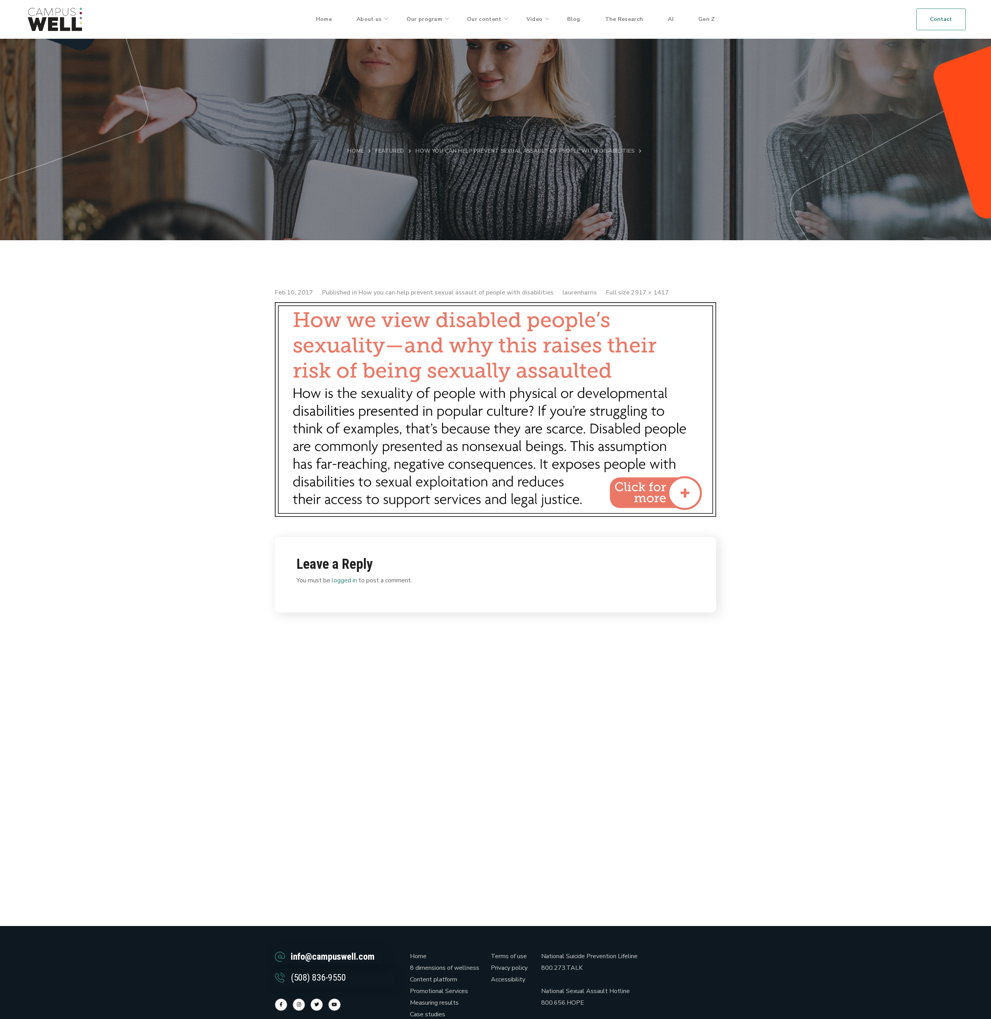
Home (355, 151)
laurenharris (579, 292)
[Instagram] (299, 1004)
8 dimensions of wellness (444, 968)
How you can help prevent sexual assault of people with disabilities (524, 151)
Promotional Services (439, 991)
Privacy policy (509, 968)
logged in (344, 580)
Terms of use (509, 956)
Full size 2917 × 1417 (637, 292)
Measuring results (434, 1002)
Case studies (427, 1014)
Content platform (433, 979)
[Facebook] (281, 1004)
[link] (55, 19)
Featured (389, 151)
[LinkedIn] (316, 1004)
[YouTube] (334, 1004)
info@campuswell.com (333, 956)
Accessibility (508, 979)
